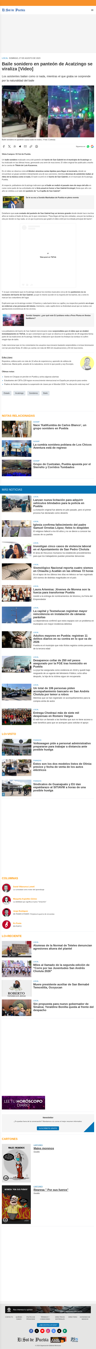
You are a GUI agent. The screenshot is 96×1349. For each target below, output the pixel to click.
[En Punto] (6, 924)
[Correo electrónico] (25, 146)
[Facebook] (4, 146)
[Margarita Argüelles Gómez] (6, 900)
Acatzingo (19, 393)
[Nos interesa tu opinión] (48, 1309)
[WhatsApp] (14, 146)
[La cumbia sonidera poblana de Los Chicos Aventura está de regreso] (16, 448)
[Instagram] (48, 1331)
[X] (9, 146)
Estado (7, 393)
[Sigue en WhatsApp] (88, 146)
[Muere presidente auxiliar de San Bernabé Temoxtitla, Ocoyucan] (16, 988)
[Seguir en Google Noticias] (92, 146)
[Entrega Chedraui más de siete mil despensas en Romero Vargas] (16, 717)
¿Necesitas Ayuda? (48, 1325)
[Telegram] (20, 146)
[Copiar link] (31, 146)
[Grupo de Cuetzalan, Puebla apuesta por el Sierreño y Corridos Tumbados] (16, 468)
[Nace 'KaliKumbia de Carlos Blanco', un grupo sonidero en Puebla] (16, 429)
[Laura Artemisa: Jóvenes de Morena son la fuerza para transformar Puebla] (16, 594)
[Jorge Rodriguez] (6, 912)
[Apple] (59, 1331)
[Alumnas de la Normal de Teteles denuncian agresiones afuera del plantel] (16, 949)
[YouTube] (42, 1331)
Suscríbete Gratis (48, 1128)
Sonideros (33, 393)
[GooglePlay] (65, 1331)
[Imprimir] (36, 146)
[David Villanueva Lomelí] (6, 888)
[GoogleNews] (54, 1331)
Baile (45, 393)
